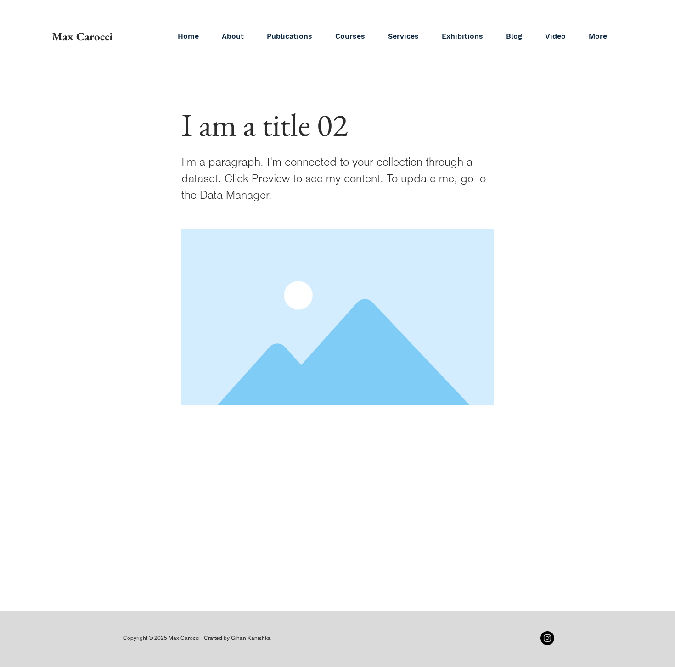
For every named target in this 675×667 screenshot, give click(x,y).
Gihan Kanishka (251, 638)
